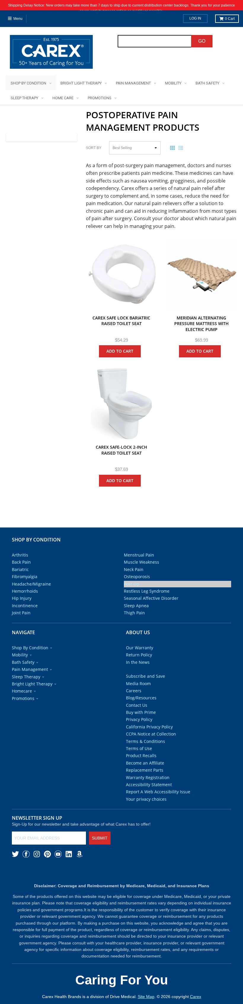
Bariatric (20, 569)
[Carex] (51, 53)
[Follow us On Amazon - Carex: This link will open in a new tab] (79, 854)
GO (201, 41)
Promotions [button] (23, 698)
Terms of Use (139, 748)
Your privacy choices (146, 799)
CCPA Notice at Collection (151, 734)
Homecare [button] (22, 691)
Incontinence (25, 605)
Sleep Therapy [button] (26, 677)
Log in (195, 18)
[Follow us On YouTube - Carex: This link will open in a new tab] (58, 854)
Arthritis (20, 555)
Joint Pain (21, 612)
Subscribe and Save (145, 676)
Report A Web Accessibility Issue (158, 791)
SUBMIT (100, 838)
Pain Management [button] (30, 669)
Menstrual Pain (139, 555)
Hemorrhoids (25, 591)
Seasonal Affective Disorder (151, 598)
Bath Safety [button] (23, 662)
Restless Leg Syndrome (147, 591)
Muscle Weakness (141, 562)
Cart (230, 19)
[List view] (182, 148)
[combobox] (155, 41)
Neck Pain (133, 569)
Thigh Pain (134, 612)
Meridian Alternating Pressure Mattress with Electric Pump (201, 323)
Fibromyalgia (24, 576)
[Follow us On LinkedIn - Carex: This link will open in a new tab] (68, 854)
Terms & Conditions (145, 741)
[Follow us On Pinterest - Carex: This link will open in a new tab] (47, 854)
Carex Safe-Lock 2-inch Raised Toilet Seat (121, 450)
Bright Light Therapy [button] (32, 684)
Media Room (138, 683)
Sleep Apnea (136, 605)
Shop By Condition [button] (30, 647)
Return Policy (139, 655)
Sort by (93, 148)
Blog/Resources (141, 698)
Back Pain (21, 562)
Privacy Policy (139, 719)
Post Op (131, 584)
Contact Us (136, 705)
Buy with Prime (141, 712)
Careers (133, 690)
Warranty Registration (148, 777)
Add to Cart (119, 351)
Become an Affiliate (145, 763)
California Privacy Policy (149, 727)
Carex (195, 996)
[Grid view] (173, 148)
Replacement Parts (144, 770)
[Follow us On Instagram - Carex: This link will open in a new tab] (36, 854)
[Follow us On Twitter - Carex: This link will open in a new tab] (15, 854)
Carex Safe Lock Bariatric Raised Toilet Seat (121, 321)
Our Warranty (139, 647)
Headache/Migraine (31, 584)
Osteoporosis (137, 576)
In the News (138, 662)
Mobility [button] (20, 655)
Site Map (146, 996)
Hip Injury (21, 598)
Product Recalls (141, 755)
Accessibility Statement (149, 784)
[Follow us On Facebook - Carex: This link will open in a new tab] (26, 854)
